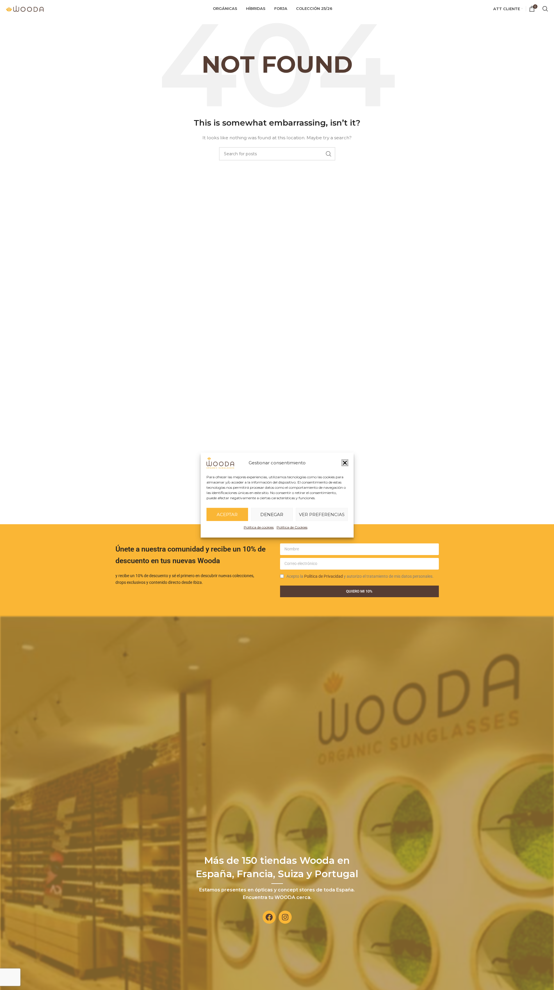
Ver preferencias (322, 514)
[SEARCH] (328, 153)
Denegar (271, 514)
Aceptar (227, 514)
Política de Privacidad (323, 576)
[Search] (545, 9)
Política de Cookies (292, 527)
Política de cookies (259, 527)
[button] (345, 462)
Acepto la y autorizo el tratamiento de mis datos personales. (360, 576)
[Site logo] (25, 8)
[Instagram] (285, 917)
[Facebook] (269, 917)
